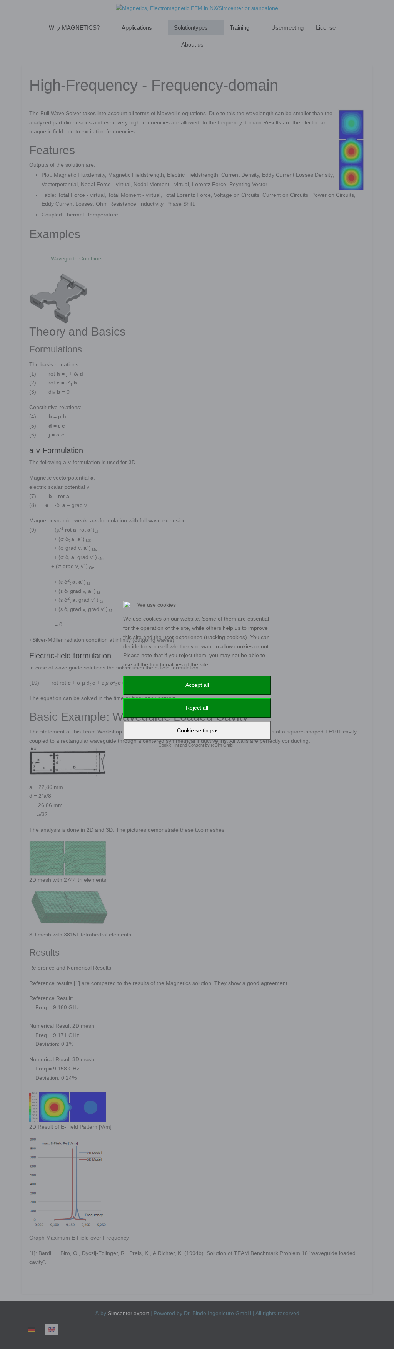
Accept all (197, 685)
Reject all (197, 708)
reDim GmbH (223, 745)
